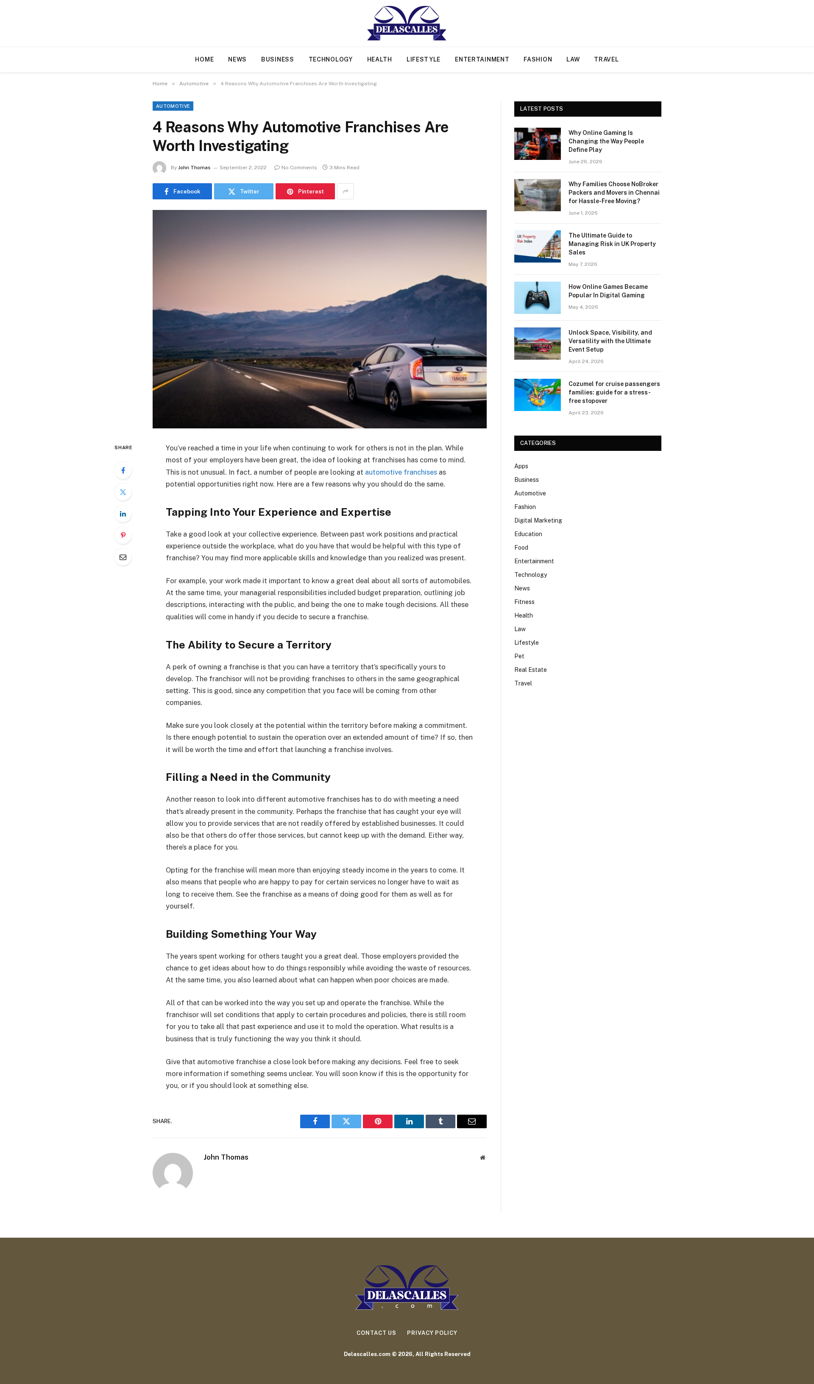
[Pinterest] (122, 535)
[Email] (122, 556)
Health (379, 59)
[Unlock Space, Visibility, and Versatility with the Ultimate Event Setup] (537, 343)
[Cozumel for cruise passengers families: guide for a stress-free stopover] (537, 395)
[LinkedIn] (122, 513)
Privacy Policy (432, 1333)
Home (204, 59)
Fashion (538, 59)
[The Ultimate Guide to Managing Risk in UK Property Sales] (537, 246)
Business (277, 59)
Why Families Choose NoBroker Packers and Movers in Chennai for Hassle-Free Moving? (614, 192)
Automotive (173, 106)
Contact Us (376, 1333)
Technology (331, 59)
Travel (606, 59)
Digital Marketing (538, 520)
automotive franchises (401, 472)
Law (573, 59)
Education (528, 534)
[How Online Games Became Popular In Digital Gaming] (537, 298)
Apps (521, 466)
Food (521, 547)
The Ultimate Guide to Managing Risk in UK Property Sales (612, 244)
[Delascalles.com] (407, 23)
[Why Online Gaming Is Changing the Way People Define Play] (537, 144)
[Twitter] (122, 492)
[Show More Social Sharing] (345, 191)
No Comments (299, 168)
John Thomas (194, 168)
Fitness (524, 601)
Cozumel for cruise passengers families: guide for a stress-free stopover (614, 392)
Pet (519, 656)
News (237, 59)
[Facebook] (122, 470)
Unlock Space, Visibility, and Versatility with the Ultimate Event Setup (610, 341)
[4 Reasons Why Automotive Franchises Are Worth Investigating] (320, 319)
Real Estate (530, 669)
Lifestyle (423, 59)
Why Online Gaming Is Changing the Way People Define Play (606, 141)
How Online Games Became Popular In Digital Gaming (608, 291)
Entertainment (482, 59)
